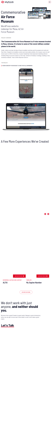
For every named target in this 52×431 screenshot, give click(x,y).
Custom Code (12, 280)
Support (19, 280)
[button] (45, 214)
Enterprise (6, 280)
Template (28, 280)
